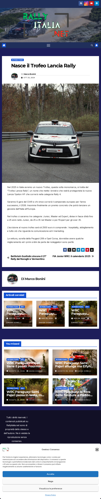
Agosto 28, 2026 (17, 400)
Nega (50, 481)
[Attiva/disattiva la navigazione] (48, 45)
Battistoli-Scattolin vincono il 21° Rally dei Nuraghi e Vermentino (28, 257)
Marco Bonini (30, 74)
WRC (22, 307)
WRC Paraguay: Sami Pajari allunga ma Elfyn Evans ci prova (72, 366)
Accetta (50, 474)
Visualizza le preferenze (50, 488)
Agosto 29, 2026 (17, 371)
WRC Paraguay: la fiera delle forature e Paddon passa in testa (73, 395)
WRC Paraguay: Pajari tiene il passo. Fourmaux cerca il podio (25, 366)
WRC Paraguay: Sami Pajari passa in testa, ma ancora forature (25, 395)
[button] (97, 449)
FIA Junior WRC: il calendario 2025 (71, 256)
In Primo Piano (17, 60)
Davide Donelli (35, 371)
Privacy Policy (50, 495)
